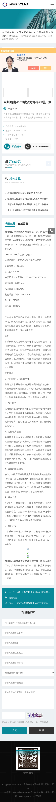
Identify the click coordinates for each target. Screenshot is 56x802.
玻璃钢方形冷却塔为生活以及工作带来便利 (27, 198)
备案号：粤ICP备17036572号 (18, 792)
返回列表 (13, 598)
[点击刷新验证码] (34, 715)
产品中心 (28, 32)
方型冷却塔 (42, 32)
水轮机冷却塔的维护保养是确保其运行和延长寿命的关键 (29, 210)
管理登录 (37, 796)
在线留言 (23, 223)
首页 (18, 32)
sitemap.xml (25, 796)
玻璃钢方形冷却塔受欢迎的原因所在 (24, 193)
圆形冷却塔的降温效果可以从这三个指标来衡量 (29, 204)
